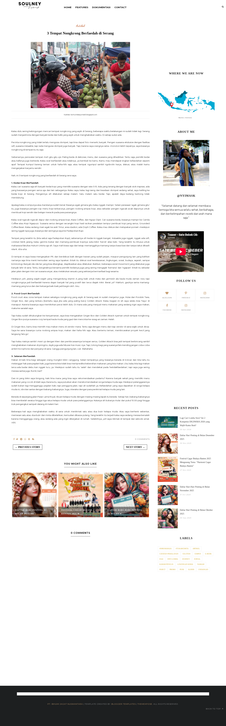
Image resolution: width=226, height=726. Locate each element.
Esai (161, 559)
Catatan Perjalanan (168, 554)
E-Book (208, 554)
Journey (186, 559)
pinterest (186, 298)
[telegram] (21, 439)
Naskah (200, 564)
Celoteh (186, 554)
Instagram (186, 310)
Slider (191, 569)
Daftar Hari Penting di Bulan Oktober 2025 (196, 512)
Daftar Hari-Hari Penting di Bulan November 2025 (195, 489)
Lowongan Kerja (185, 564)
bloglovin (167, 298)
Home (67, 7)
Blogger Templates (123, 704)
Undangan (203, 569)
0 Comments (142, 439)
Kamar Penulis (166, 564)
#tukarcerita (182, 548)
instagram (205, 298)
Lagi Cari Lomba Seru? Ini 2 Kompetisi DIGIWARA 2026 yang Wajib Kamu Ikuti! (195, 422)
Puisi (182, 569)
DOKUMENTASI (101, 7)
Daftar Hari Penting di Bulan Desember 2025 (197, 437)
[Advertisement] (186, 43)
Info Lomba (172, 559)
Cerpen (197, 554)
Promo (173, 569)
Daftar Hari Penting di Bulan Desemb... (31, 512)
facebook (167, 310)
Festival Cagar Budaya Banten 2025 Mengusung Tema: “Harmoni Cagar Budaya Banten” (195, 462)
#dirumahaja (165, 548)
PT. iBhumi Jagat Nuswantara (65, 704)
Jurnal (197, 559)
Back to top (213, 709)
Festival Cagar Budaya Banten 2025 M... (76, 512)
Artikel (80, 26)
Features (81, 7)
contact (120, 7)
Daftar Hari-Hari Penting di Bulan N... (124, 512)
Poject (162, 569)
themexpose (144, 704)
